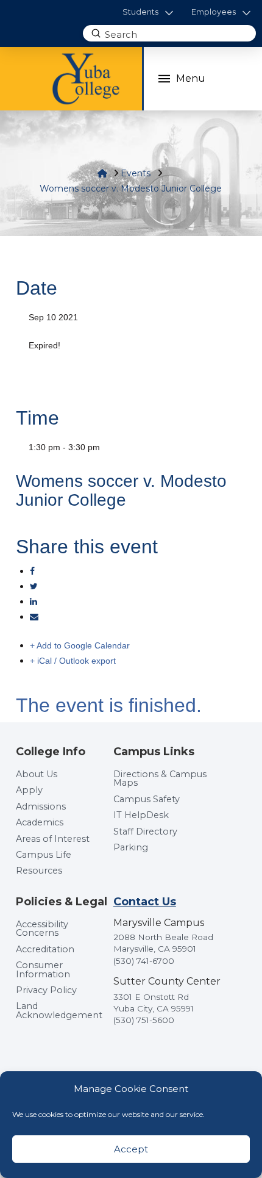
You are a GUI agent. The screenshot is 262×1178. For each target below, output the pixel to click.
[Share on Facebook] (32, 571)
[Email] (34, 616)
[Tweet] (34, 586)
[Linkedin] (33, 601)
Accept (131, 1149)
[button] (147, 12)
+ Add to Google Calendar (80, 645)
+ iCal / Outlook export (73, 661)
